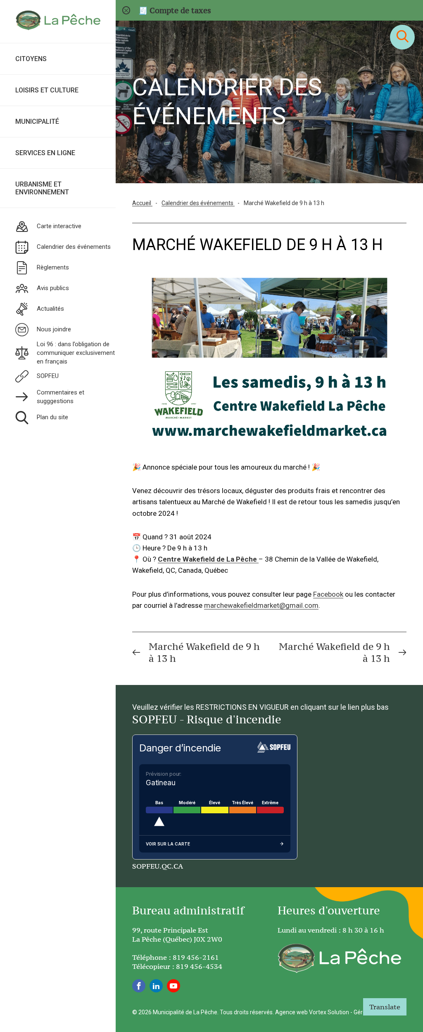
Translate (384, 1006)
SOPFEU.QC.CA (157, 866)
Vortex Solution (329, 1012)
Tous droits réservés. (247, 1012)
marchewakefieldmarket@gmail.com (261, 605)
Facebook (328, 594)
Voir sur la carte (168, 843)
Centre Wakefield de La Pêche (207, 559)
